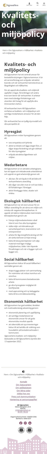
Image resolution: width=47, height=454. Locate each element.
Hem (5, 50)
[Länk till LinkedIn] (29, 423)
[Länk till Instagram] (25, 423)
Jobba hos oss (23, 393)
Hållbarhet (28, 50)
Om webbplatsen (23, 387)
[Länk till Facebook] (20, 423)
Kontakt (23, 381)
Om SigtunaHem (16, 50)
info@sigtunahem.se (22, 410)
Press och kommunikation (23, 396)
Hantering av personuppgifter (23, 399)
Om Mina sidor (23, 390)
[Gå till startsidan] (9, 5)
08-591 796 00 (23, 412)
